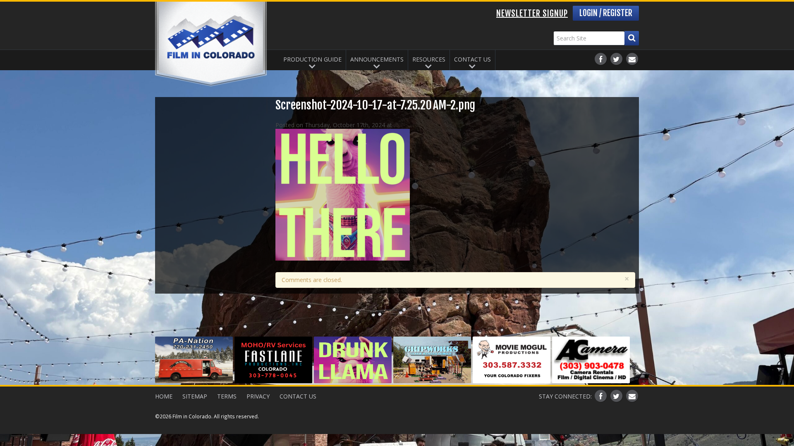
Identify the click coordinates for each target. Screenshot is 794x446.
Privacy (258, 396)
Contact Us (472, 59)
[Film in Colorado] (211, 44)
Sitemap (194, 396)
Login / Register (605, 13)
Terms (227, 396)
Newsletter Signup (532, 13)
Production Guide (312, 59)
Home (163, 396)
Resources (428, 59)
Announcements (377, 59)
